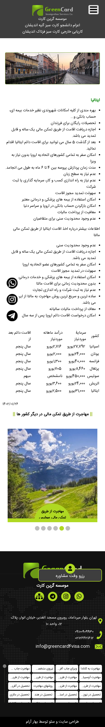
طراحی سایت (69, 722)
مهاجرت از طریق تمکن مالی (42, 677)
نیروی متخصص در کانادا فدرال (42, 668)
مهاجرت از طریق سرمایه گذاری (90, 686)
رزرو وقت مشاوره (70, 576)
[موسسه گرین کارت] (52, 14)
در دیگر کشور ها (53, 414)
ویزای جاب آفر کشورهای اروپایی (66, 668)
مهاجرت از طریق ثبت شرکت (19, 677)
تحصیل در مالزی (19, 694)
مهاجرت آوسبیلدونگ (90, 677)
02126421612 (84, 638)
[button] (68, 528)
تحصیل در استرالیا (66, 694)
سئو (52, 722)
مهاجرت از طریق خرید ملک (66, 677)
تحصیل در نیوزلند (90, 694)
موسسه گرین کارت (52, 19)
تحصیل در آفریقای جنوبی (19, 686)
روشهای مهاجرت (43, 686)
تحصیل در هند (43, 694)
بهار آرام (32, 722)
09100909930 (84, 632)
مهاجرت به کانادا (90, 668)
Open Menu (93, 9)
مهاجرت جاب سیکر (19, 668)
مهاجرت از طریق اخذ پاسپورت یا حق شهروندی (66, 686)
